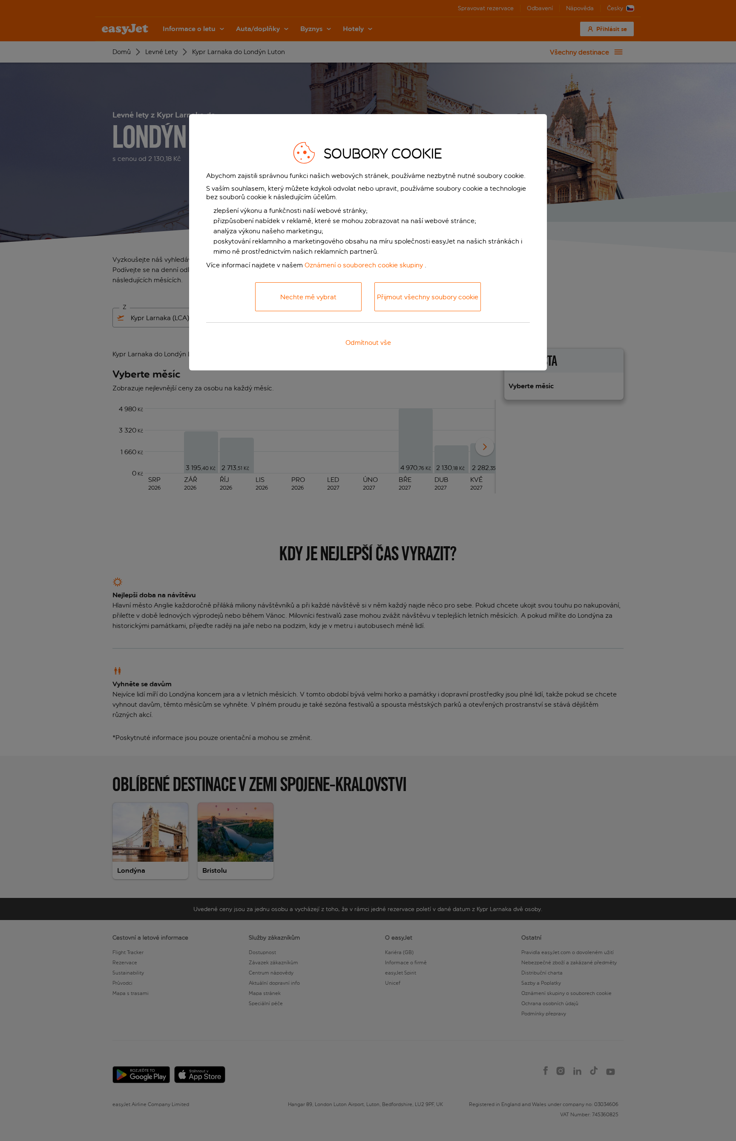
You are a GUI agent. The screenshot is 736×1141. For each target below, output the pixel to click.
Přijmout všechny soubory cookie (427, 297)
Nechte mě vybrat (308, 297)
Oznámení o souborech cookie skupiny (364, 265)
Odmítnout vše (368, 342)
